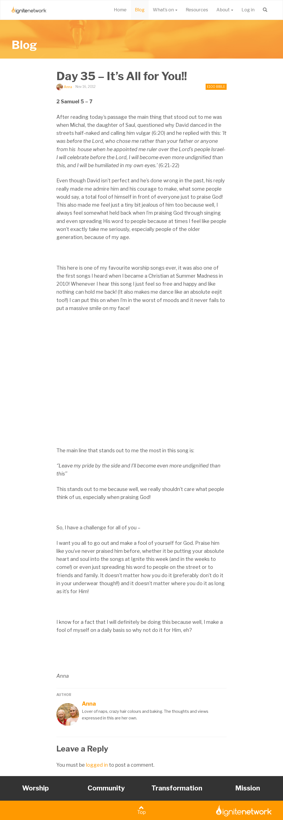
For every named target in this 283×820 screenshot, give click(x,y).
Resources (197, 9)
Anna (68, 87)
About (223, 9)
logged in (97, 765)
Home (120, 9)
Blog (140, 9)
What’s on (164, 9)
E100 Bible (216, 87)
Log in (248, 9)
